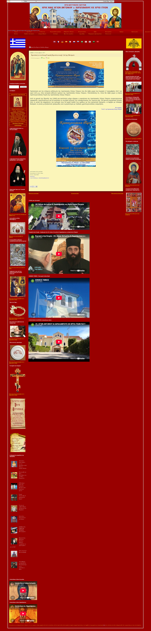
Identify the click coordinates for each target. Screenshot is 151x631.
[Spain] (66, 43)
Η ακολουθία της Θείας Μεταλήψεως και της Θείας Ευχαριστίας (22, 475)
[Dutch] (74, 43)
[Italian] (70, 43)
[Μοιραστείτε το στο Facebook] (36, 186)
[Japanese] (86, 43)
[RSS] (10, 625)
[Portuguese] (82, 43)
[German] (62, 43)
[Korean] (90, 43)
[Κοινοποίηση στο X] (35, 186)
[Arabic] (94, 43)
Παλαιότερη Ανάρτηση (117, 193)
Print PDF (46, 58)
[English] (54, 43)
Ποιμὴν (14, 111)
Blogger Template (70, 629)
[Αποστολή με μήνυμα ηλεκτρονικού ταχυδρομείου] (31, 186)
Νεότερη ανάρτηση (33, 193)
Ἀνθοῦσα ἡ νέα (21, 118)
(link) (104, 625)
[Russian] (78, 43)
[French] (58, 43)
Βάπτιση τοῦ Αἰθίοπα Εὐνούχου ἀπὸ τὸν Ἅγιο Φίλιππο (18, 117)
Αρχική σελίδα (75, 193)
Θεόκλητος (23, 119)
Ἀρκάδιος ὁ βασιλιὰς (15, 119)
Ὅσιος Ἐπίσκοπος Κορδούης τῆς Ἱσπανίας (17, 115)
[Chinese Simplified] (97, 43)
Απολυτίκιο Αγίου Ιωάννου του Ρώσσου (22, 517)
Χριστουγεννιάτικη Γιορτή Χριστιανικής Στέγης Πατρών (53, 55)
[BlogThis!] (33, 186)
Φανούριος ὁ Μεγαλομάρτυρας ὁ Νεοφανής (17, 111)
